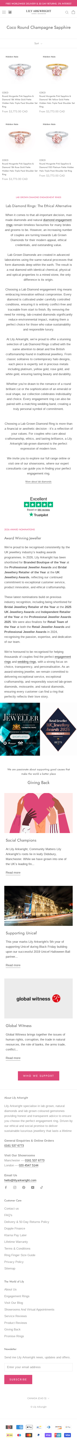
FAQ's (8, 1215)
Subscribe (18, 1379)
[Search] (67, 12)
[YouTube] (32, 1187)
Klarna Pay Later (15, 1235)
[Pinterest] (23, 1187)
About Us (10, 1289)
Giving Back (12, 1329)
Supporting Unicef (21, 933)
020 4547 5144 (28, 1165)
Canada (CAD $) (36, 1398)
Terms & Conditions (17, 1248)
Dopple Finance (14, 1228)
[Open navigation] (4, 12)
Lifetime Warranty (16, 1242)
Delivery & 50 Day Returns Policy (26, 1222)
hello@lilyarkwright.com (20, 1180)
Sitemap (9, 1268)
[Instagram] (14, 1187)
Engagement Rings (17, 1296)
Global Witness (19, 1025)
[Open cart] (73, 12)
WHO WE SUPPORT (38, 1076)
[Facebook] (5, 1187)
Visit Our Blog (13, 1302)
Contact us (11, 1208)
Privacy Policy (14, 1262)
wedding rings (27, 661)
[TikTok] (41, 1187)
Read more (13, 872)
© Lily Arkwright (38, 1406)
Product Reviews (15, 1323)
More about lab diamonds (38, 481)
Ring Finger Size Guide (19, 1255)
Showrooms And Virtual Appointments (29, 1309)
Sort (37, 43)
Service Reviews (15, 1316)
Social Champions (21, 840)
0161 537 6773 (14, 1145)
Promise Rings (14, 1336)
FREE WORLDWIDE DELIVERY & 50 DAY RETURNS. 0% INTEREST (38, 3)
